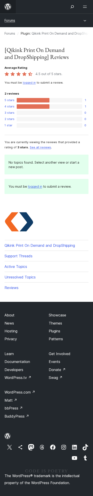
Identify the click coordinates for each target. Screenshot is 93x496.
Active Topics (16, 266)
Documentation (17, 361)
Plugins (54, 331)
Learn (9, 353)
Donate (57, 369)
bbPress (14, 408)
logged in (29, 82)
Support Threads (19, 256)
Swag (56, 377)
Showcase (57, 315)
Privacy (11, 339)
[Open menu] (86, 6)
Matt (11, 400)
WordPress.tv (18, 377)
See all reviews (40, 147)
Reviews (12, 287)
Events (54, 361)
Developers (14, 369)
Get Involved (59, 353)
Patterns (56, 339)
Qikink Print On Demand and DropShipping (40, 245)
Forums (10, 20)
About (9, 315)
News (9, 323)
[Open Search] (72, 6)
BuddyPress (17, 416)
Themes (55, 323)
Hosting (11, 331)
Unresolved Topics (20, 277)
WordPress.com (20, 392)
